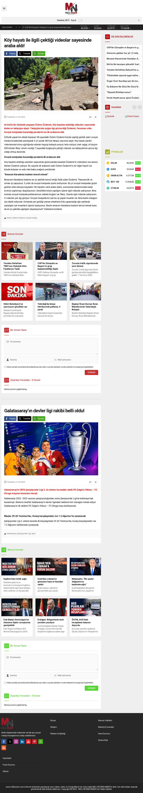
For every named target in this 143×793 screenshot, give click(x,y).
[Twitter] (10, 741)
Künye (53, 720)
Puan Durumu (9, 765)
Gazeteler (7, 758)
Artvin (9, 218)
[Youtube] (28, 741)
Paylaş (13, 53)
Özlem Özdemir (19, 218)
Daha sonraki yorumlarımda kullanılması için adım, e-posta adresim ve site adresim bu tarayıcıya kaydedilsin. (50, 367)
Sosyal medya (31, 218)
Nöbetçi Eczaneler (106, 727)
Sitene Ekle (103, 740)
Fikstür (6, 771)
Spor (34, 533)
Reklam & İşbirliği (57, 733)
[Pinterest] (34, 741)
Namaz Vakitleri (105, 720)
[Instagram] (16, 741)
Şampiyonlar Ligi (24, 533)
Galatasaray (12, 533)
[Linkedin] (22, 741)
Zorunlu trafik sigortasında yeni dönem (40, 27)
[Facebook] (3, 741)
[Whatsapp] (40, 741)
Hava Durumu (104, 733)
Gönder (41, 53)
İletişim (53, 727)
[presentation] (134, 107)
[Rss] (3, 747)
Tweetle (26, 53)
